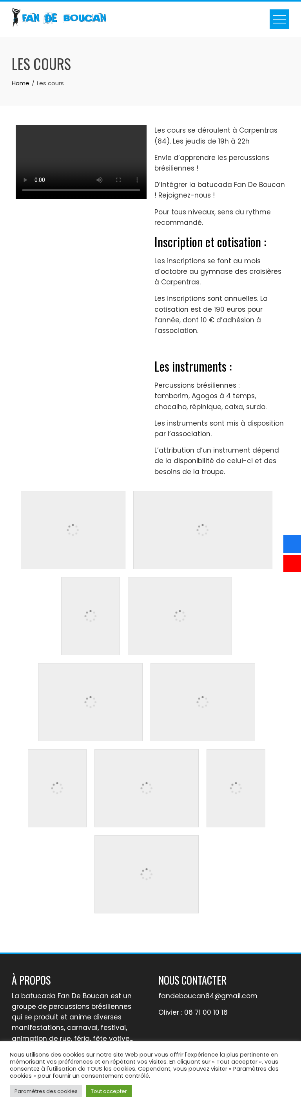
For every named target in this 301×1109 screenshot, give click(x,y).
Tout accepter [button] (109, 1091)
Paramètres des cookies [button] (46, 1091)
